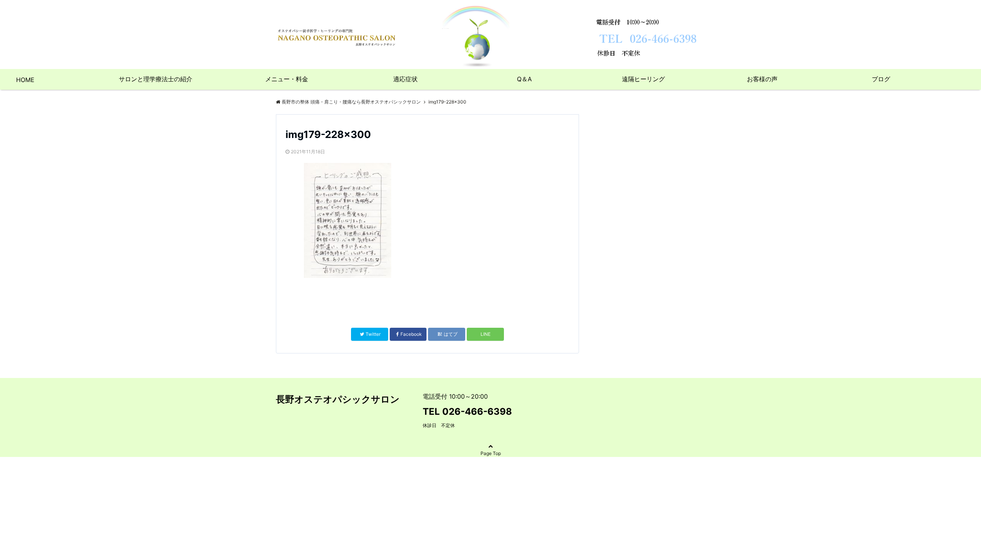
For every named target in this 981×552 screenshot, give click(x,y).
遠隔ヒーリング (643, 79)
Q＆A (524, 79)
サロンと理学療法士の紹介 (155, 79)
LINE (485, 334)
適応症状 (405, 79)
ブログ (881, 79)
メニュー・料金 (286, 79)
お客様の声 (762, 79)
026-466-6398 (477, 411)
